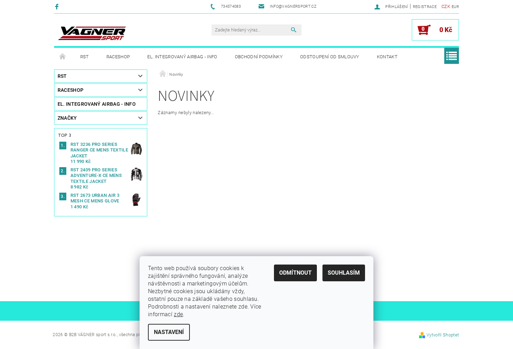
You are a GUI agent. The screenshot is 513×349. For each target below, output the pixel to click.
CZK (445, 6)
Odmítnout (295, 272)
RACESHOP (118, 56)
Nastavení (169, 332)
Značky (67, 118)
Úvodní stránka (63, 57)
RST (84, 56)
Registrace (425, 7)
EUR (455, 7)
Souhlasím (344, 272)
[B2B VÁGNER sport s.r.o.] (92, 33)
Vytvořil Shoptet (442, 334)
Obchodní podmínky (259, 56)
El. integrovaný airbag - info (182, 56)
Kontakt (387, 56)
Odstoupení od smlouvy (329, 56)
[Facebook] (57, 6)
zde (178, 314)
